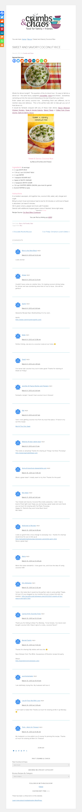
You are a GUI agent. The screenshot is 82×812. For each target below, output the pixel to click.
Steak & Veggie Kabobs (34, 110)
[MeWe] (34, 60)
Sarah (24, 359)
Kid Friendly (26, 223)
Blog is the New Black (29, 250)
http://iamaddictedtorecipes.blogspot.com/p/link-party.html (36, 539)
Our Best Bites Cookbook (32, 212)
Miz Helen (25, 492)
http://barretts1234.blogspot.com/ (27, 661)
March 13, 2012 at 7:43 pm (31, 645)
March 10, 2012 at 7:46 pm (31, 473)
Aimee (24, 275)
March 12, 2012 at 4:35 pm (31, 530)
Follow (41, 787)
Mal (23, 410)
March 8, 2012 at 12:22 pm (31, 255)
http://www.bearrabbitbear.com (27, 453)
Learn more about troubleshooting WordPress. (27, 800)
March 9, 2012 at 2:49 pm (31, 364)
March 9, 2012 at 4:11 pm (31, 446)
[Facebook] (14, 60)
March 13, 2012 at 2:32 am (31, 587)
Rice (21, 225)
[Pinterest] (30, 60)
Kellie (24, 335)
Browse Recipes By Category (22, 773)
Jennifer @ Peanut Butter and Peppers (35, 386)
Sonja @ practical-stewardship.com (34, 468)
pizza (50, 96)
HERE (50, 217)
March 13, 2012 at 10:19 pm (31, 680)
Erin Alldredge (27, 583)
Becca (20, 223)
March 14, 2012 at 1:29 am (31, 705)
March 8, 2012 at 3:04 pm (31, 308)
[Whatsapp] (41, 60)
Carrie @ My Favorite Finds (31, 614)
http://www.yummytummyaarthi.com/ (28, 319)
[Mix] (37, 60)
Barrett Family (27, 640)
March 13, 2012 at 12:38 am (32, 561)
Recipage (44, 210)
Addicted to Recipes (29, 525)
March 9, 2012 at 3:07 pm (31, 415)
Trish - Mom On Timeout (30, 727)
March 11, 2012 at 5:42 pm (31, 497)
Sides (31, 223)
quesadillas (43, 96)
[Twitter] (18, 60)
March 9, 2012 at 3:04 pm (31, 390)
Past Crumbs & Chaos (19, 762)
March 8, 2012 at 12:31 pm (31, 279)
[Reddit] (22, 60)
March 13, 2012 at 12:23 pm (32, 618)
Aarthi (24, 304)
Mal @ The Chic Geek (23, 426)
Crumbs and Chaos (41, 19)
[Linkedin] (26, 60)
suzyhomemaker (27, 676)
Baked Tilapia (48, 110)
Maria (24, 556)
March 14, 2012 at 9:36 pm (31, 732)
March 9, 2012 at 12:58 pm (31, 339)
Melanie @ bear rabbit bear (31, 441)
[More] (45, 60)
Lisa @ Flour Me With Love (31, 700)
